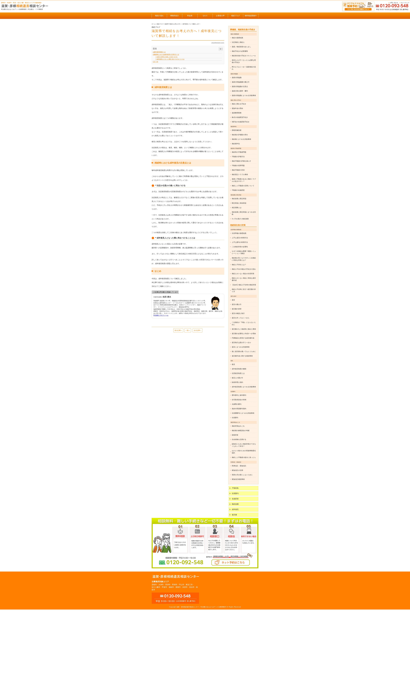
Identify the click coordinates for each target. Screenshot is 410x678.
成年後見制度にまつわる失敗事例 (244, 387)
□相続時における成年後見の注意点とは (166, 54)
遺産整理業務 (236, 113)
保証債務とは (236, 207)
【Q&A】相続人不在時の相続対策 (244, 285)
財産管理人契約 (237, 382)
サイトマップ (405, 3)
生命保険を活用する (239, 439)
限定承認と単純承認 (239, 203)
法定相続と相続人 (238, 42)
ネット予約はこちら (230, 562)
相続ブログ (235, 16)
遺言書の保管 (236, 309)
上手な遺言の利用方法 (240, 238)
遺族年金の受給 (237, 108)
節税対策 (235, 435)
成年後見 (235, 509)
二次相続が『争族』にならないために (244, 323)
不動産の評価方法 (238, 156)
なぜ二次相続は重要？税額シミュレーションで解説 (244, 252)
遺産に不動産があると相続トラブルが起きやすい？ (244, 180)
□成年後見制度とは (159, 52)
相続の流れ (159, 16)
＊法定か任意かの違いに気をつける (166, 57)
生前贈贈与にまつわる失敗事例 (243, 413)
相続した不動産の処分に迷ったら (244, 457)
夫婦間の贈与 (236, 404)
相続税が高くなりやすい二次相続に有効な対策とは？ (244, 259)
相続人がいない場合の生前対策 (243, 273)
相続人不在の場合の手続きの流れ (244, 269)
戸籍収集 (235, 488)
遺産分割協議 (236, 77)
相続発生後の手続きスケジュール (244, 56)
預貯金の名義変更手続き (240, 122)
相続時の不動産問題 (239, 152)
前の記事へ (178, 330)
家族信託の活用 (237, 470)
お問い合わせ (394, 3)
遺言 (233, 300)
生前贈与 (235, 417)
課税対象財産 (236, 130)
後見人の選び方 (237, 378)
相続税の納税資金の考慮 (240, 430)
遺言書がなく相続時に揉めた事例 (244, 329)
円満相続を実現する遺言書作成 (243, 338)
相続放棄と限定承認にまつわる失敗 (244, 213)
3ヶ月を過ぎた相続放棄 (240, 219)
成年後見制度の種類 (239, 369)
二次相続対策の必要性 (240, 247)
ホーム (153, 24)
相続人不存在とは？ (239, 265)
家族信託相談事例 (238, 479)
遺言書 (234, 515)
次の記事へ (197, 330)
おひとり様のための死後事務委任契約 (244, 452)
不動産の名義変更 (238, 190)
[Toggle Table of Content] (219, 49)
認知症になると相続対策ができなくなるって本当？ (244, 445)
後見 (233, 364)
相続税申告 (236, 144)
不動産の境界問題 (238, 165)
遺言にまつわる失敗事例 (240, 347)
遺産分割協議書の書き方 (240, 82)
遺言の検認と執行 (238, 313)
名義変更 (235, 499)
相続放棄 (235, 504)
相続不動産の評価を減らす (241, 161)
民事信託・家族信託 (239, 466)
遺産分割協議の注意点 (240, 86)
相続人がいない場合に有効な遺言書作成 (244, 279)
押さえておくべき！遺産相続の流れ (244, 68)
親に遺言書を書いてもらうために (244, 351)
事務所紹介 (174, 16)
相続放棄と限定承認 (239, 198)
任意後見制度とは (238, 373)
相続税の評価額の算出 (240, 135)
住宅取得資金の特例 (239, 400)
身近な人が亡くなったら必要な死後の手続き (244, 61)
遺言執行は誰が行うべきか (241, 342)
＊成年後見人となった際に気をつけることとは (169, 59)
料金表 (189, 16)
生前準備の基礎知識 (239, 233)
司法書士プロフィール (160, 315)
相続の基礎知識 (237, 38)
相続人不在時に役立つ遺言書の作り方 (244, 290)
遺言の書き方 (236, 304)
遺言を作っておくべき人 (240, 318)
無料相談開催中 (251, 16)
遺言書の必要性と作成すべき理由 (244, 333)
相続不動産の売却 (238, 170)
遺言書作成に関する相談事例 (242, 356)
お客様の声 (220, 16)
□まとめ (155, 62)
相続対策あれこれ (238, 426)
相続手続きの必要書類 (240, 51)
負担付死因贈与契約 (239, 409)
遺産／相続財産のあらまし (241, 47)
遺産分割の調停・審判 (240, 91)
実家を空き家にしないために (242, 475)
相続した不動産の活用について (243, 186)
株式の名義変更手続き (240, 117)
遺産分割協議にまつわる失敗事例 (244, 95)
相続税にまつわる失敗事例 (241, 139)
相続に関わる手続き (239, 104)
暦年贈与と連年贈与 (239, 395)
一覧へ (187, 330)
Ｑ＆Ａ (205, 16)
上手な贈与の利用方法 (240, 242)
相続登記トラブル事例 (240, 174)
